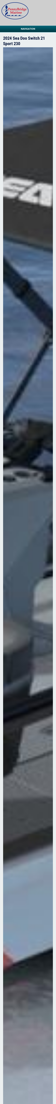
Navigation (28, 29)
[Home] (15, 18)
